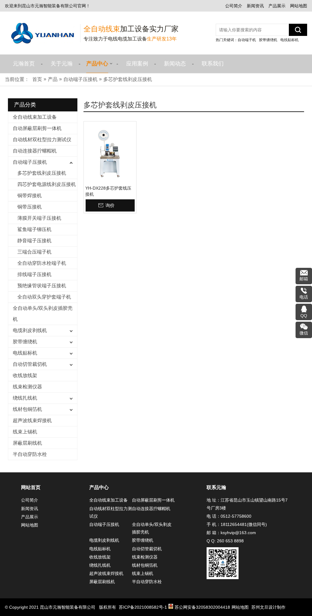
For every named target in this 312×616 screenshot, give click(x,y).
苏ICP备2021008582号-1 (143, 607)
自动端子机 (247, 40)
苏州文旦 (259, 607)
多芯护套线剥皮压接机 (41, 173)
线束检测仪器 (27, 386)
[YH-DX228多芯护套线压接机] (110, 153)
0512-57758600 (236, 516)
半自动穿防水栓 (30, 454)
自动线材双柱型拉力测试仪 (42, 139)
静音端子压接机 (34, 240)
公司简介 (233, 5)
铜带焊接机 (29, 195)
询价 (110, 205)
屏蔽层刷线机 (27, 443)
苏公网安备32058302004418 (202, 607)
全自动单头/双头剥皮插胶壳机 (43, 314)
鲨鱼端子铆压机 (34, 229)
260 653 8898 (230, 540)
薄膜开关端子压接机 (39, 218)
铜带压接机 (29, 206)
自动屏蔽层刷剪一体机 (37, 128)
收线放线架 (25, 375)
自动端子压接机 (30, 162)
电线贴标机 (289, 40)
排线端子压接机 (34, 274)
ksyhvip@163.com (238, 532)
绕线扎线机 (25, 398)
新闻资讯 (255, 5)
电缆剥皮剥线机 (30, 330)
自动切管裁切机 (30, 364)
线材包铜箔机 (27, 409)
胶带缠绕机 (268, 40)
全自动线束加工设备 (35, 117)
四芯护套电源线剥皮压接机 (46, 184)
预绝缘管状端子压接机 (41, 285)
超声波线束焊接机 (32, 420)
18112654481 (234, 524)
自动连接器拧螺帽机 (35, 150)
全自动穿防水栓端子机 (41, 263)
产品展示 (276, 5)
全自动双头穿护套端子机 (44, 296)
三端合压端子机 (34, 251)
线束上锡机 (25, 431)
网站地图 (298, 5)
